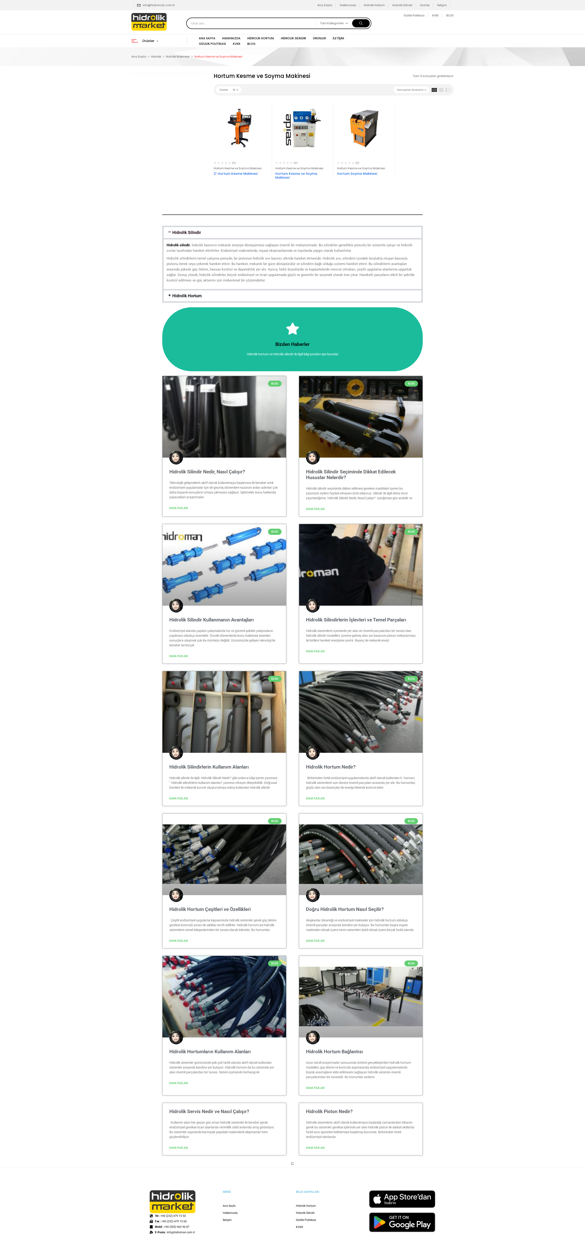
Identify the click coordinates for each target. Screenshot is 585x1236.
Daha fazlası (178, 508)
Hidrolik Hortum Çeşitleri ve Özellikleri (210, 909)
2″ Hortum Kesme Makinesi (236, 173)
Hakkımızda (348, 5)
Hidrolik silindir (178, 245)
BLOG (450, 15)
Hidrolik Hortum (374, 5)
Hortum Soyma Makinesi (357, 173)
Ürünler (425, 5)
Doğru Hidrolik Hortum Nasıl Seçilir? (345, 909)
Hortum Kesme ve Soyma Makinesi (238, 168)
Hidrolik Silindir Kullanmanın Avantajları (211, 620)
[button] (292, 232)
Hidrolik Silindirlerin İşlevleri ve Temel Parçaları (356, 620)
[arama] (361, 23)
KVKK (435, 15)
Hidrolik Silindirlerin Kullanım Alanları (209, 767)
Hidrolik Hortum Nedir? (331, 767)
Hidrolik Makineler (178, 56)
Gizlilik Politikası (414, 15)
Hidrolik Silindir (402, 5)
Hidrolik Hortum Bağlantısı (334, 1051)
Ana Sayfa (324, 5)
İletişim (442, 5)
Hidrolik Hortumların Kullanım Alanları (210, 1051)
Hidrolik (156, 56)
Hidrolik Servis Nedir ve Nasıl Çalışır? (209, 1111)
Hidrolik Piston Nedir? (329, 1111)
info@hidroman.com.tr (159, 5)
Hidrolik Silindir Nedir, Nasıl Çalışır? (207, 472)
